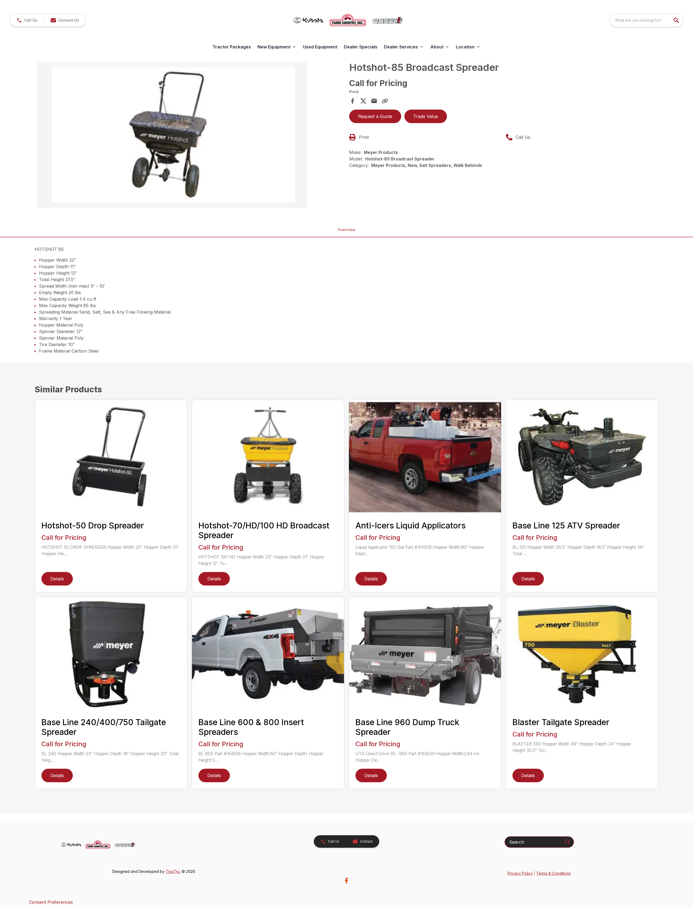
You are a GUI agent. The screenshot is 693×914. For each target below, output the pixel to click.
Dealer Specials (360, 47)
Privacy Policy (520, 873)
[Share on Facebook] (352, 101)
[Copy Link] (385, 101)
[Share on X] (363, 101)
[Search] (567, 841)
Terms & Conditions (553, 873)
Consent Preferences (51, 902)
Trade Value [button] (425, 116)
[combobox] (646, 20)
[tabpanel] (190, 136)
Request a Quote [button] (375, 116)
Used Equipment (320, 47)
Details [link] (57, 578)
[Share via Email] (374, 101)
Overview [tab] (346, 229)
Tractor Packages (232, 47)
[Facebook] (346, 880)
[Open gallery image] (172, 135)
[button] (27, 20)
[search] (676, 20)
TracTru (172, 871)
